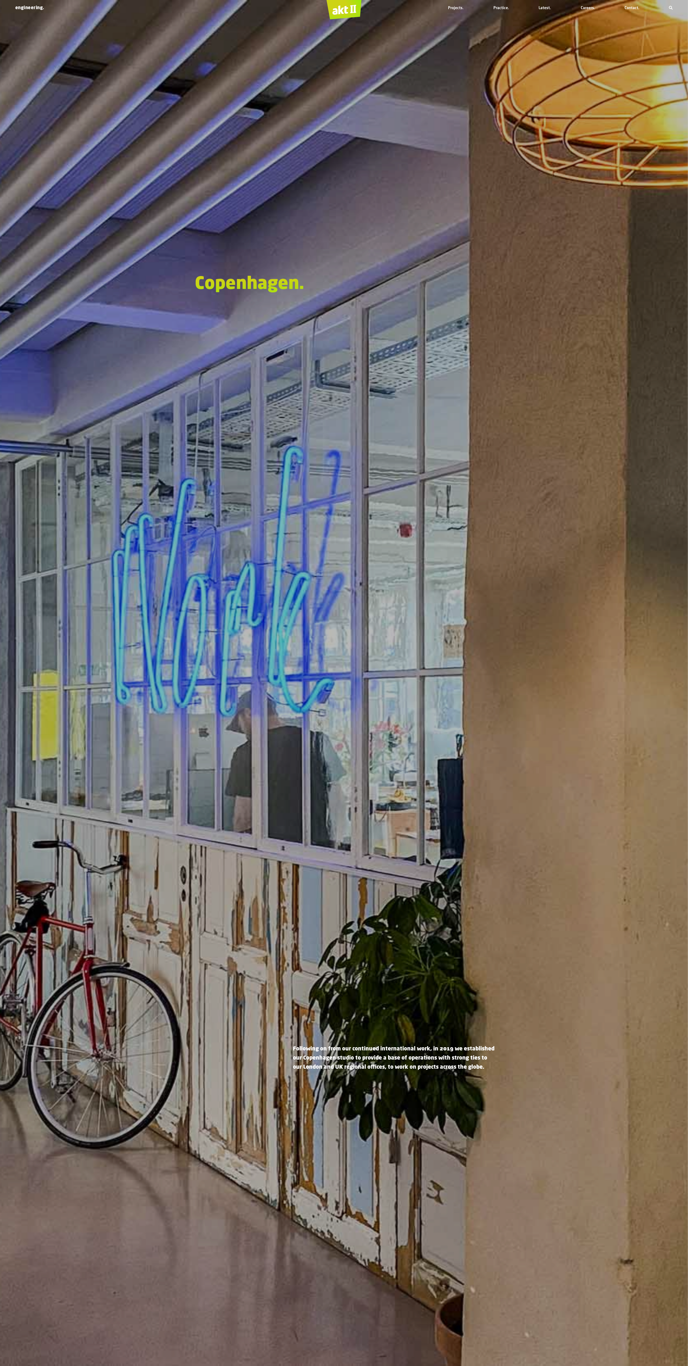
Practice (500, 7)
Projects (455, 7)
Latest (544, 7)
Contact (631, 7)
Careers (587, 7)
